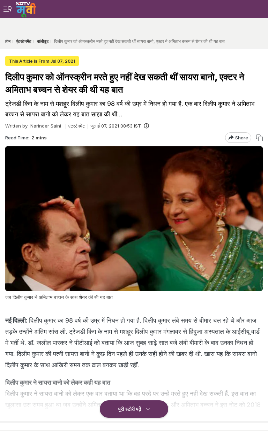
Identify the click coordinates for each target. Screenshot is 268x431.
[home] (26, 8)
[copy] (259, 137)
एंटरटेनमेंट (76, 126)
